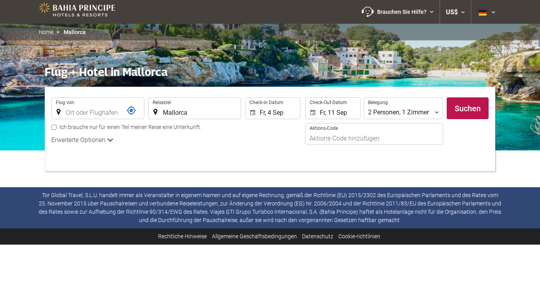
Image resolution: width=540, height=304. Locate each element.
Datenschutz (317, 236)
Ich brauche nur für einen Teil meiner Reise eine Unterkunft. (130, 127)
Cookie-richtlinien (359, 236)
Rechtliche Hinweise (182, 236)
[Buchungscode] (131, 110)
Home (46, 32)
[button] (398, 12)
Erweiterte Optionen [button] (79, 140)
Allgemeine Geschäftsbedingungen (254, 236)
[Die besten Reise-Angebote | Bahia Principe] (77, 12)
